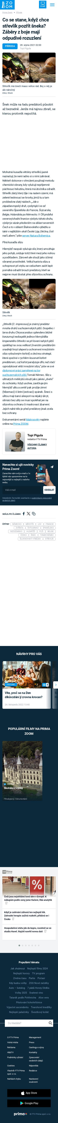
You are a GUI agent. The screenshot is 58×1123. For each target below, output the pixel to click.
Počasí (41, 978)
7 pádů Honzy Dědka (38, 987)
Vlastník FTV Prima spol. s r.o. (16, 1072)
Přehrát (11, 784)
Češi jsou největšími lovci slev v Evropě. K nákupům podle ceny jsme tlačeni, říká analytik (28, 898)
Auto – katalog (17, 987)
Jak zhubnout (17, 968)
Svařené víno (36, 992)
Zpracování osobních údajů (36, 1059)
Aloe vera (44, 997)
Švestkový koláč (40, 1012)
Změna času (19, 978)
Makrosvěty (33, 419)
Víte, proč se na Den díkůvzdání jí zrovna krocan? (23, 695)
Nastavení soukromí (33, 1080)
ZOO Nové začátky (39, 983)
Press (31, 1042)
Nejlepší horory (21, 973)
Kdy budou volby (18, 983)
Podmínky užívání (15, 1057)
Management (35, 1037)
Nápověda (33, 1065)
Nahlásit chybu (14, 1079)
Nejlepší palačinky (19, 1012)
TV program (38, 973)
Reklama (11, 1047)
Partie (32, 978)
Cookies (11, 1065)
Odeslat (49, 489)
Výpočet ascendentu (18, 1007)
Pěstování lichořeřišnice (29, 1002)
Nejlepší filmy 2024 (37, 968)
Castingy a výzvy (36, 1047)
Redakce (33, 1070)
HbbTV (10, 1052)
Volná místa (12, 1042)
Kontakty (33, 1052)
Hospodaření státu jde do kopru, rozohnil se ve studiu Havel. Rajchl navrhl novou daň (27, 930)
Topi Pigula (25, 48)
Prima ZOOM (20, 423)
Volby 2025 (21, 992)
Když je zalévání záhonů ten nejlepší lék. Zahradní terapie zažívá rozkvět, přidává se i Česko (26, 915)
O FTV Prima (13, 1037)
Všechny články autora (37, 446)
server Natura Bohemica (36, 235)
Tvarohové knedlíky (41, 1007)
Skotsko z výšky (13, 788)
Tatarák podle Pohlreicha (22, 997)
